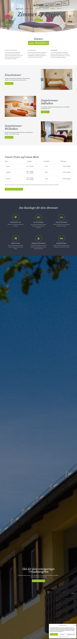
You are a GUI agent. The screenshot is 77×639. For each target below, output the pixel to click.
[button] (74, 625)
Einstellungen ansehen (71, 634)
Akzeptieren (54, 634)
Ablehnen (62, 634)
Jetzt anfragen (68, 166)
